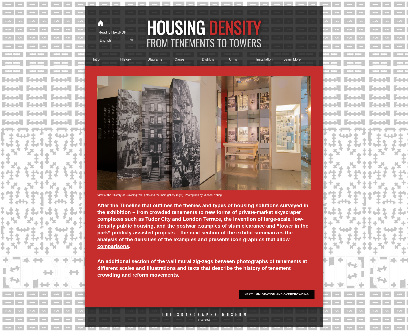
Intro (96, 59)
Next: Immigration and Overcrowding (277, 294)
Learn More (287, 59)
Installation (260, 59)
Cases (179, 59)
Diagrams (151, 59)
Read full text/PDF (112, 32)
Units (233, 59)
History (124, 59)
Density (235, 27)
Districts (206, 59)
